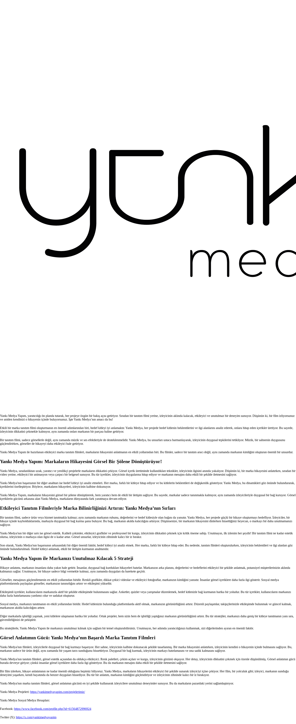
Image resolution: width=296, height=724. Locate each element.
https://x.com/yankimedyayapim (36, 717)
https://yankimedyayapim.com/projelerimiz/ (57, 692)
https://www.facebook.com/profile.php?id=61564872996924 (52, 708)
